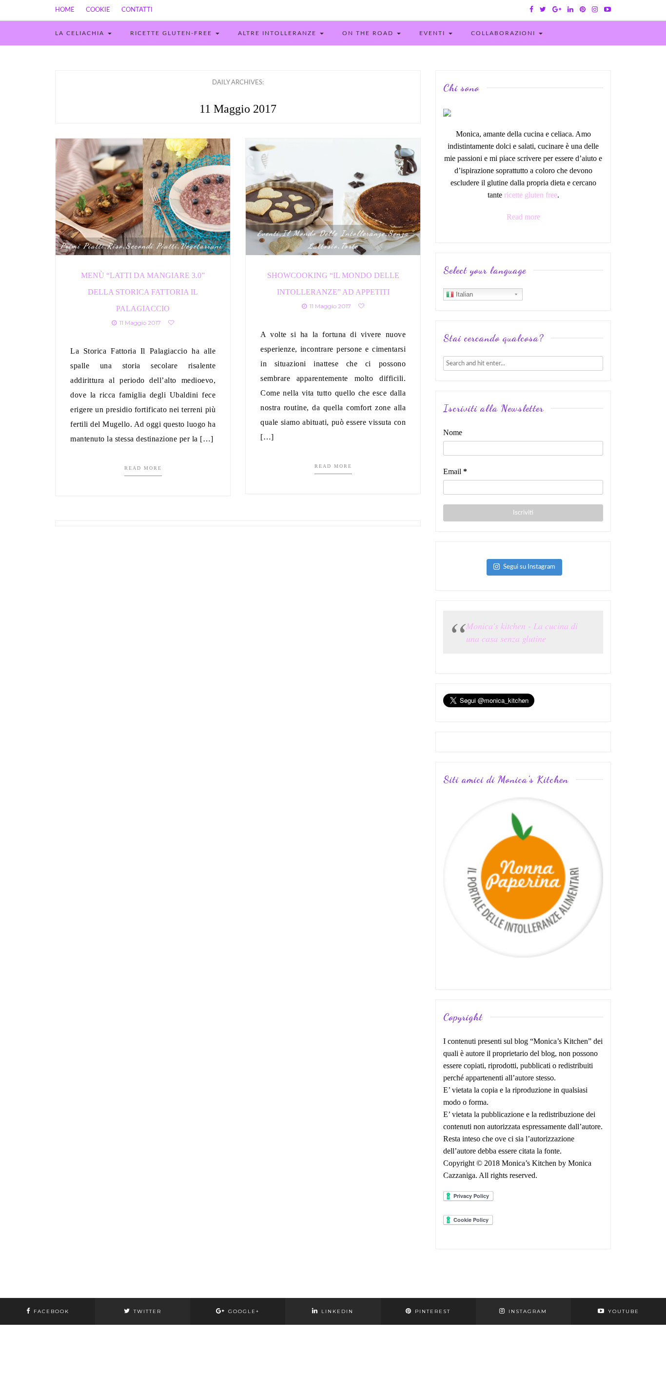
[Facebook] (531, 9)
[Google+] (556, 9)
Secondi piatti (151, 245)
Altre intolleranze (278, 33)
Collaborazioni (504, 33)
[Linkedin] (570, 9)
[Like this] (171, 322)
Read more (143, 468)
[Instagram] (595, 9)
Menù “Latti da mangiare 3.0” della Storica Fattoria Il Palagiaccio (143, 292)
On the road (369, 33)
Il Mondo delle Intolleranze (333, 233)
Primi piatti (82, 245)
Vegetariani (201, 245)
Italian (463, 294)
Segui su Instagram (529, 567)
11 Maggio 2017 (139, 322)
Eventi (433, 33)
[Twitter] (543, 9)
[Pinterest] (583, 9)
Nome (452, 432)
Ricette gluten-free (172, 33)
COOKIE (98, 10)
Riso (115, 245)
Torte (349, 245)
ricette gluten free (530, 195)
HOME (65, 10)
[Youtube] (607, 9)
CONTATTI (137, 10)
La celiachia (81, 33)
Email (455, 471)
